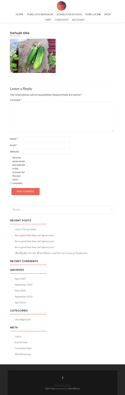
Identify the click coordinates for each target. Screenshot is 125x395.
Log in (18, 336)
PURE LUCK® (93, 14)
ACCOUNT (78, 19)
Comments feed (23, 348)
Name (14, 138)
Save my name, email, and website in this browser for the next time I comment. (18, 170)
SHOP (107, 14)
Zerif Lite (50, 388)
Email (13, 145)
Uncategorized (22, 319)
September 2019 (23, 296)
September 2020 (23, 284)
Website (14, 151)
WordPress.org (23, 354)
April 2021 (20, 278)
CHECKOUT (62, 19)
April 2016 (20, 302)
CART (48, 19)
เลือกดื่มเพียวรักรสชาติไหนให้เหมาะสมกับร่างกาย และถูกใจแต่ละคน (51, 253)
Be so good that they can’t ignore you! (34, 235)
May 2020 (20, 290)
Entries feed (21, 342)
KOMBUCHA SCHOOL (69, 14)
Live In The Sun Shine (25, 229)
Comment (16, 99)
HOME (19, 14)
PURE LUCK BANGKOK (40, 14)
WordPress (74, 388)
